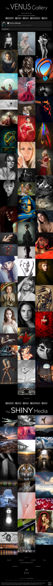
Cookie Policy (39, 584)
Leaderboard (21, 560)
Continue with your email (26, 13)
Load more (26, 398)
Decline (49, 584)
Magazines (9, 560)
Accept (49, 582)
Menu (26, 1)
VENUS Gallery (30, 578)
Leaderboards (5, 29)
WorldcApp (33, 560)
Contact (44, 560)
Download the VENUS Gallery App (26, 562)
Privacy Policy (14, 566)
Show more (26, 557)
